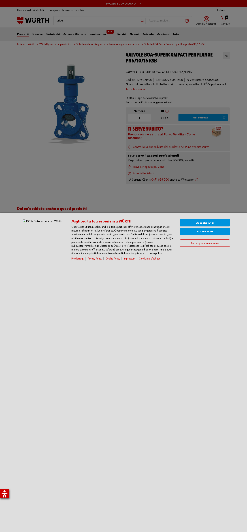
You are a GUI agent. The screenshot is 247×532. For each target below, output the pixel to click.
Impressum (129, 258)
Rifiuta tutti (205, 231)
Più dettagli (77, 258)
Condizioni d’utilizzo (150, 258)
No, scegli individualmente (205, 243)
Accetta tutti (205, 223)
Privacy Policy (95, 258)
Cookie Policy (113, 258)
